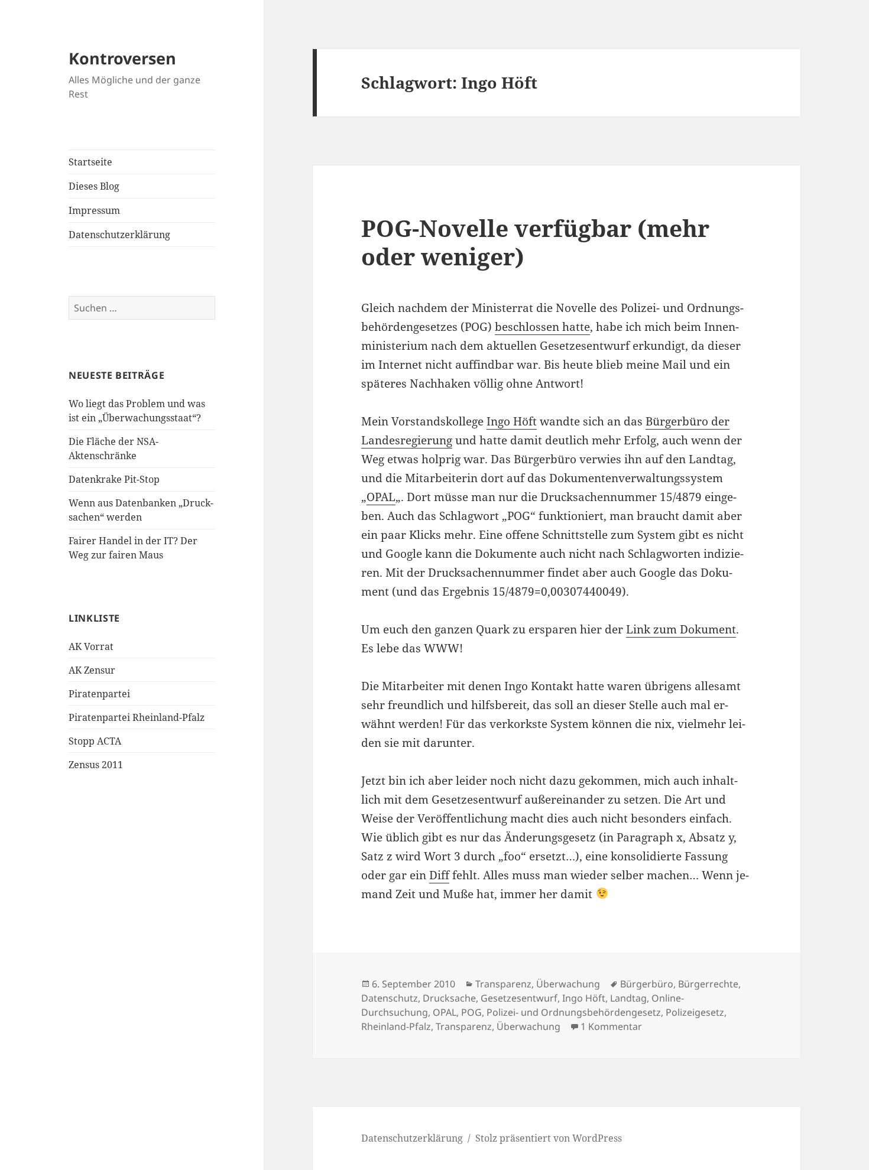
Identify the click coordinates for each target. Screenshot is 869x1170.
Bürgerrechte (708, 983)
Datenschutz (389, 998)
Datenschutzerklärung (119, 234)
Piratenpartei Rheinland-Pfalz (137, 717)
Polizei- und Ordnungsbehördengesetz (574, 1012)
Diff (439, 875)
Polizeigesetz (695, 1012)
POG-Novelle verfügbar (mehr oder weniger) (535, 242)
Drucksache (449, 998)
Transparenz (503, 983)
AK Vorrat (91, 646)
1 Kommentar (611, 1026)
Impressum (94, 210)
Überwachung (568, 983)
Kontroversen (122, 58)
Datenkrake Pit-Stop (114, 479)
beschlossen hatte (542, 326)
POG (471, 1012)
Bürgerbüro (646, 983)
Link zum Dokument (681, 629)
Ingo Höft (512, 421)
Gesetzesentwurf (519, 998)
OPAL (381, 497)
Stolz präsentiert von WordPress (548, 1138)
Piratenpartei (99, 693)
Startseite (90, 161)
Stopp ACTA (95, 741)
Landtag (628, 998)
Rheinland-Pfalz (396, 1026)
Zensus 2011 (96, 764)
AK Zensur (92, 670)
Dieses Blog (94, 186)
